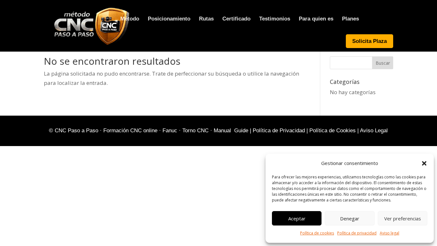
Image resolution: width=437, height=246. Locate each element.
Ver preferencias (402, 218)
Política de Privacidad (279, 130)
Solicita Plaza (369, 41)
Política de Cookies (332, 130)
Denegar (349, 218)
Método (129, 19)
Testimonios (274, 19)
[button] (424, 163)
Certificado (236, 19)
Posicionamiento (169, 19)
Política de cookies (317, 233)
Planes (350, 19)
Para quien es (316, 19)
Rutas (206, 19)
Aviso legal (389, 233)
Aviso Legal (374, 130)
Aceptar (297, 218)
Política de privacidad (357, 233)
